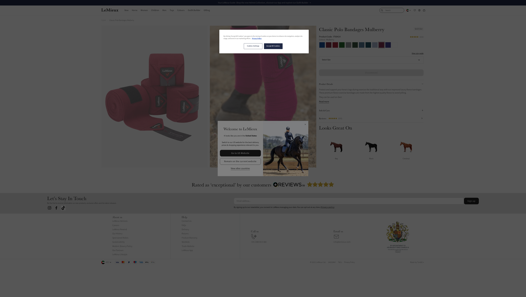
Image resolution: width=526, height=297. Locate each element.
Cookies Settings (253, 46)
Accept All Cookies (273, 46)
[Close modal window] (305, 124)
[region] (264, 41)
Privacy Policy (257, 39)
